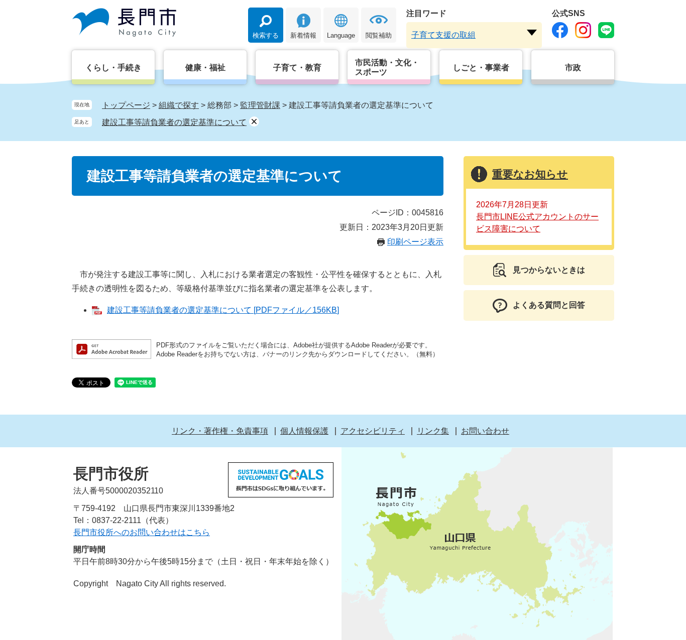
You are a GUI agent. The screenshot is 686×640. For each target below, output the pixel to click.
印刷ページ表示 (415, 241)
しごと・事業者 (481, 67)
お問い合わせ (485, 431)
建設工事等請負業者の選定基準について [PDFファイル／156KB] (223, 310)
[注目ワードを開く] (532, 33)
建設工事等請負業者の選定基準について (174, 122)
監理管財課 (260, 105)
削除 (254, 121)
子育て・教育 (297, 67)
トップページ (126, 105)
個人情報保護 (304, 431)
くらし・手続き (113, 67)
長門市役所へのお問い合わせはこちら (141, 532)
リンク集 (433, 431)
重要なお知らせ (530, 174)
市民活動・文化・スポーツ (387, 67)
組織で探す (179, 105)
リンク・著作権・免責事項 (220, 431)
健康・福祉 (205, 67)
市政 (573, 67)
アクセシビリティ (372, 431)
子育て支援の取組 (443, 35)
